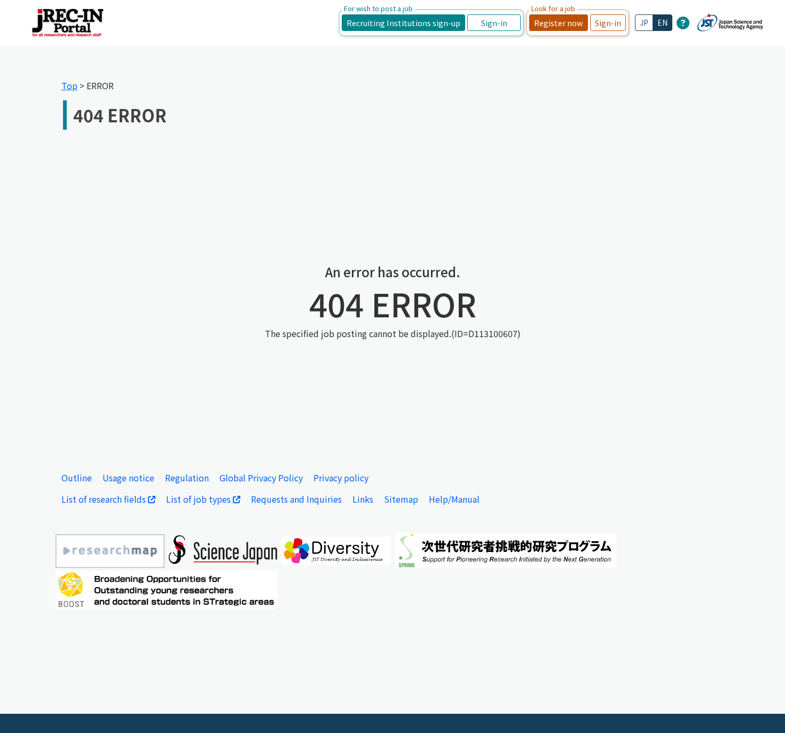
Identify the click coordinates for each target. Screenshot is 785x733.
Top (69, 85)
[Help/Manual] (683, 22)
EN (662, 22)
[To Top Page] (761, 709)
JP (644, 22)
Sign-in (494, 22)
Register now (558, 22)
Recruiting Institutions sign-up (403, 22)
